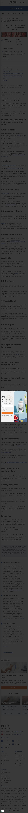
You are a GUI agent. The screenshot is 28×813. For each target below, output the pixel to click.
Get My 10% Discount (7, 412)
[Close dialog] (26, 391)
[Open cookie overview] (3, 811)
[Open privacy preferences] (2, 811)
